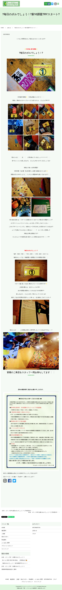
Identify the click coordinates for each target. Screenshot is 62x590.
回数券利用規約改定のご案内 (9, 569)
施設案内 (4, 530)
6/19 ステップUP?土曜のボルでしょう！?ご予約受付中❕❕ (18, 510)
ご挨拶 (3, 533)
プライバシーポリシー (7, 545)
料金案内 (4, 539)
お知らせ (9, 27)
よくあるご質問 (6, 542)
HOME (2, 27)
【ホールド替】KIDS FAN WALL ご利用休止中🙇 (14, 560)
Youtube (47, 3)
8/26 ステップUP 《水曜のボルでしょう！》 (13, 557)
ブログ (34, 533)
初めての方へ (5, 536)
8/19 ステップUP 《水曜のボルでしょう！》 (13, 566)
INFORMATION (36, 527)
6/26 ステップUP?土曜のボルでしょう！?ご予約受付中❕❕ (44, 512)
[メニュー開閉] (58, 4)
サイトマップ (5, 549)
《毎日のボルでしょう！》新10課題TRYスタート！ (15, 563)
